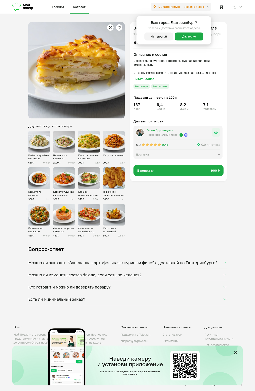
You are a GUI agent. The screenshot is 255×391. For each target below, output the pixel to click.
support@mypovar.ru (134, 341)
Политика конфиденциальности (218, 336)
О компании (170, 341)
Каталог (79, 7)
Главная (58, 7)
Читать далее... (145, 79)
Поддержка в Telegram (136, 334)
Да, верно (189, 36)
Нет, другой (159, 36)
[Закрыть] (235, 353)
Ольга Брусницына (160, 130)
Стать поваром (172, 334)
